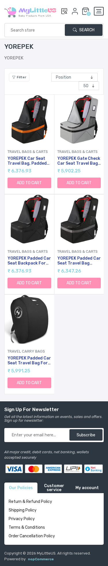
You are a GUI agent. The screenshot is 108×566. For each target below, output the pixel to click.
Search (86, 30)
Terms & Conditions (27, 527)
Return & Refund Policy (30, 501)
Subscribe (86, 435)
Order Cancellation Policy (32, 536)
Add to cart (29, 182)
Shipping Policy (23, 510)
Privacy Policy (22, 518)
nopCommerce (41, 559)
